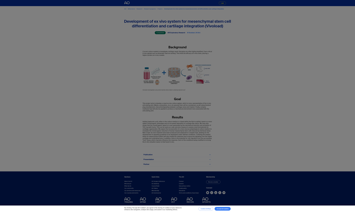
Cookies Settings (206, 209)
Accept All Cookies (223, 209)
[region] (177, 209)
